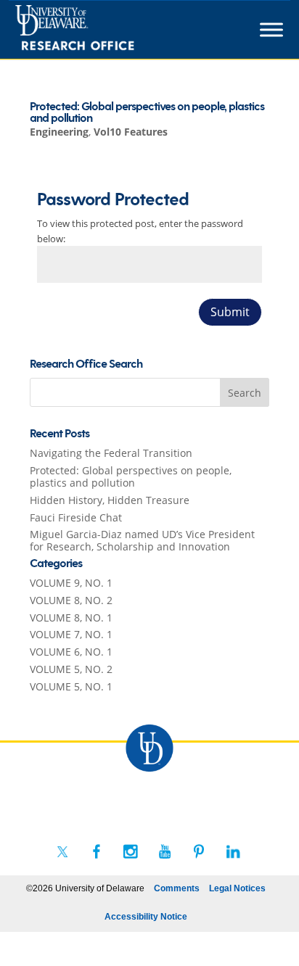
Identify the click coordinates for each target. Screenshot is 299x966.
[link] (101, 30)
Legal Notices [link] (237, 888)
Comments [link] (177, 888)
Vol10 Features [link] (131, 132)
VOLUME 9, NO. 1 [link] (71, 583)
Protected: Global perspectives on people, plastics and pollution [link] (147, 112)
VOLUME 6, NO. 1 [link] (71, 652)
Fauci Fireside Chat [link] (76, 517)
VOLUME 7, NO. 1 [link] (71, 634)
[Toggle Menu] (271, 30)
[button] (244, 392)
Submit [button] (230, 312)
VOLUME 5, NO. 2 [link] (71, 669)
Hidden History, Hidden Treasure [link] (109, 500)
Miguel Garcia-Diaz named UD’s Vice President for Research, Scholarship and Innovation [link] (142, 540)
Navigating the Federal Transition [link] (111, 453)
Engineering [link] (59, 132)
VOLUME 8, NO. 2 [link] (71, 600)
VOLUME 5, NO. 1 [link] (71, 686)
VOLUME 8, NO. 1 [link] (71, 617)
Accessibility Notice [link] (146, 917)
